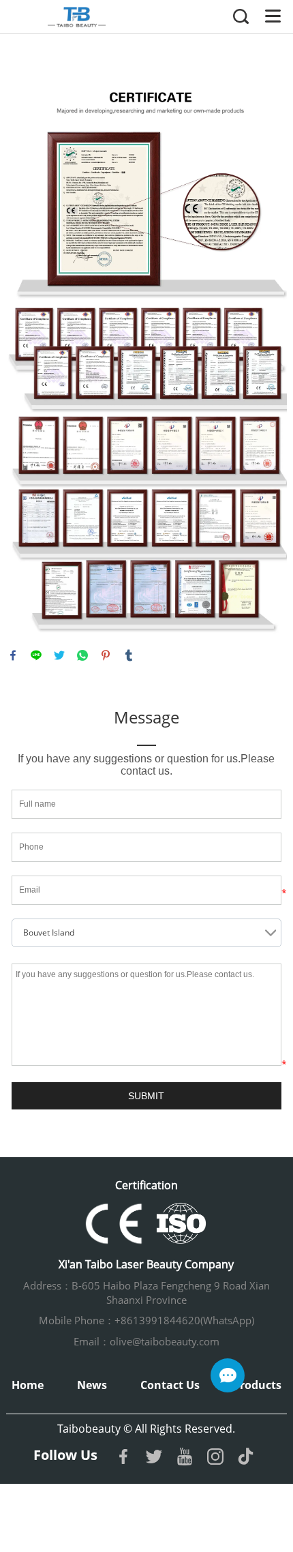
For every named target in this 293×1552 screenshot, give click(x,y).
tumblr (129, 655)
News (92, 1384)
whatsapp (82, 655)
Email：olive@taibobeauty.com (146, 1341)
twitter (59, 655)
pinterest (105, 655)
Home (28, 1384)
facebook (13, 655)
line (36, 655)
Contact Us (170, 1384)
